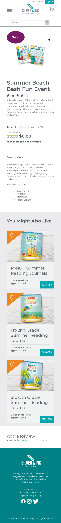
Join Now (36, 1)
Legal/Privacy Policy (30, 495)
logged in (25, 440)
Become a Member (30, 492)
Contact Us (30, 489)
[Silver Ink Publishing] (31, 465)
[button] (49, 40)
